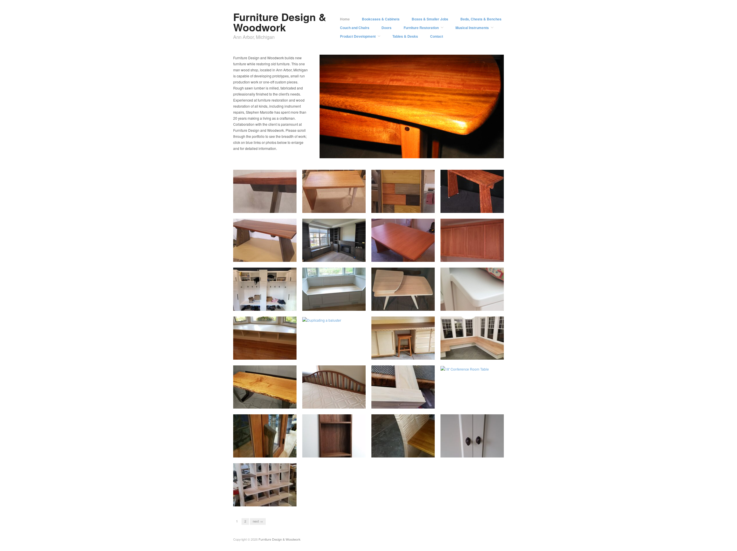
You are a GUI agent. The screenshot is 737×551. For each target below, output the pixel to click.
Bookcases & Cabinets (381, 19)
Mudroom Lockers (278, 305)
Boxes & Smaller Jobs (430, 19)
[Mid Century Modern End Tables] (403, 288)
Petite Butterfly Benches (479, 207)
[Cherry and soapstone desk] (472, 239)
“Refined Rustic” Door (413, 207)
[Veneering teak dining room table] (403, 239)
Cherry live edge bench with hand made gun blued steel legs (266, 398)
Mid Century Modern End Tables (402, 303)
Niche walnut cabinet (344, 452)
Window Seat (351, 305)
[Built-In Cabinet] (472, 435)
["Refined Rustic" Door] (403, 190)
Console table (419, 452)
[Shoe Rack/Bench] (265, 484)
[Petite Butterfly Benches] (472, 190)
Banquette (491, 354)
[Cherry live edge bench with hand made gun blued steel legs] (265, 386)
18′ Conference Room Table (477, 403)
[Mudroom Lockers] (265, 288)
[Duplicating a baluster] (321, 319)
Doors (386, 27)
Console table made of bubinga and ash (262, 205)
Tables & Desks (405, 36)
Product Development (358, 36)
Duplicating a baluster (344, 354)
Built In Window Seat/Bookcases (257, 351)
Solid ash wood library (343, 256)
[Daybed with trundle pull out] (334, 386)
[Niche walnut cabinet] (334, 435)
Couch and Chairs (354, 27)
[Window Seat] (334, 288)
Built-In (494, 305)
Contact (436, 36)
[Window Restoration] (403, 386)
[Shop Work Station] (403, 337)
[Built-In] (472, 301)
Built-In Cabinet (487, 452)
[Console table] (403, 435)
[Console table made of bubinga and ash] (265, 190)
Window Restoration (414, 403)
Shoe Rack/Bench (278, 501)
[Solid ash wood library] (334, 239)
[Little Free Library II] (265, 435)
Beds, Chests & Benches (481, 19)
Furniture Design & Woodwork (279, 22)
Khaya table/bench (346, 207)
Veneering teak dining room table (404, 254)
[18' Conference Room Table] (464, 368)
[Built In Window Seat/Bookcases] (265, 337)
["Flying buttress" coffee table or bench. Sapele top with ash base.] (265, 239)
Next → (258, 521)
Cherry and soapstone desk (477, 256)
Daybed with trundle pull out (339, 403)
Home (345, 19)
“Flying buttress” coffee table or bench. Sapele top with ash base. (268, 251)
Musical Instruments (472, 27)
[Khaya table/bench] (334, 190)
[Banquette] (472, 337)
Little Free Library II (276, 452)
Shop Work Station (415, 354)
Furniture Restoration (421, 27)
